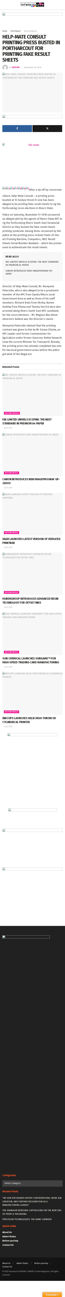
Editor (16, 67)
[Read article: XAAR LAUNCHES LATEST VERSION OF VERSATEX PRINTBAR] (32, 514)
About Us (7, 1232)
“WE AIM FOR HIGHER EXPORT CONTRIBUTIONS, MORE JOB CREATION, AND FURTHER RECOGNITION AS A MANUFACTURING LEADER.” (32, 1201)
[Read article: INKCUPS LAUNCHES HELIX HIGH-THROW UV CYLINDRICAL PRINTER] (32, 693)
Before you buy (10, 1240)
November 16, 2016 (32, 67)
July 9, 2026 (8, 428)
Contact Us (8, 1245)
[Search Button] (61, 4)
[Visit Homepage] (32, 4)
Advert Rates (9, 1236)
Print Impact (16, 31)
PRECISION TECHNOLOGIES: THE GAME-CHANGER (27, 1219)
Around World (11, 473)
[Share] (17, 128)
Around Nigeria (30, 31)
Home (4, 31)
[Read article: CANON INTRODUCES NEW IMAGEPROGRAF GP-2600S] (32, 454)
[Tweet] (47, 128)
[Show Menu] (3, 4)
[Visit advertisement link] (32, 21)
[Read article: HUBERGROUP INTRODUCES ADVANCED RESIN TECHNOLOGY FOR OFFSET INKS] (32, 573)
